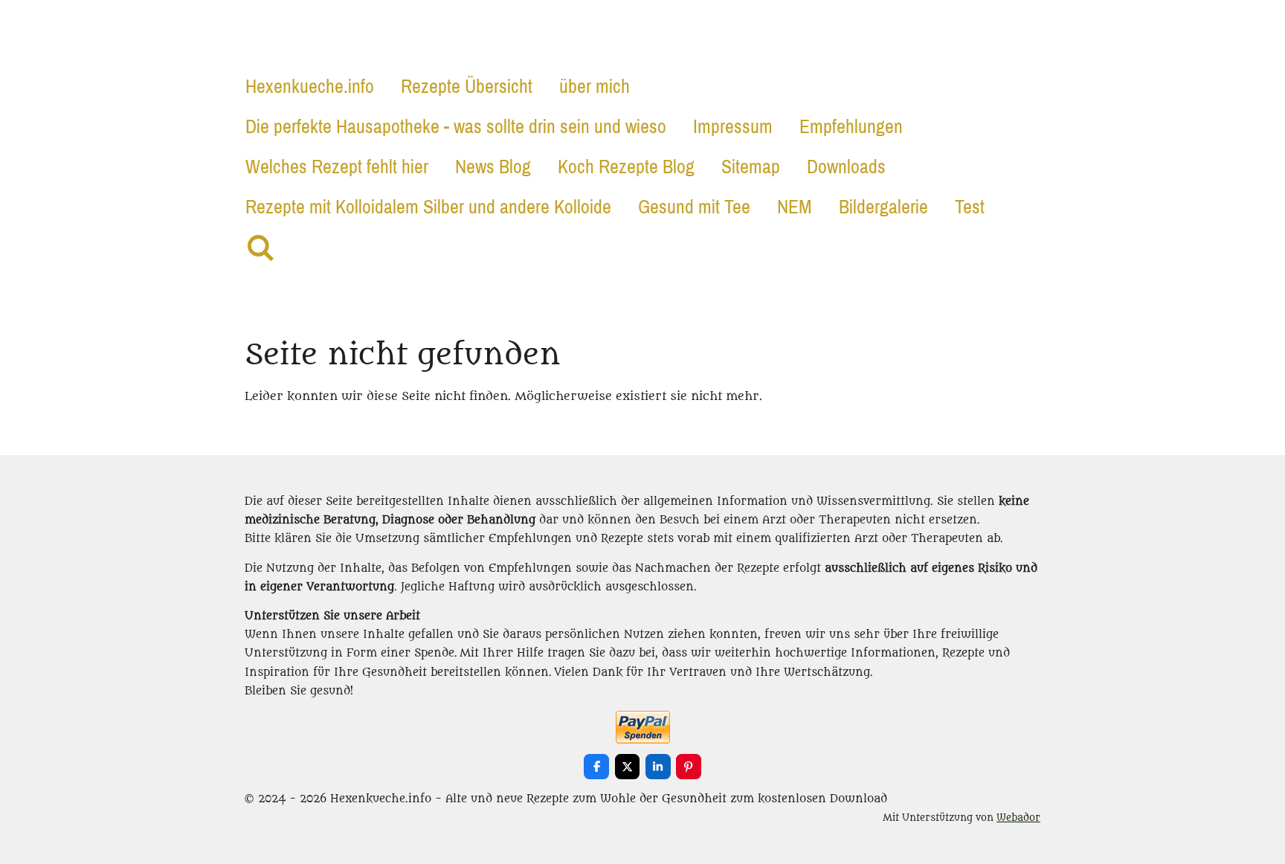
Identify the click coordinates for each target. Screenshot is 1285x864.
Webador (1018, 818)
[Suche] (260, 248)
